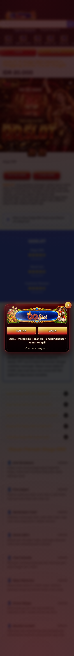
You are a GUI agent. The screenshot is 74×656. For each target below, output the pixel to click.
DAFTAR (21, 330)
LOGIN (52, 330)
